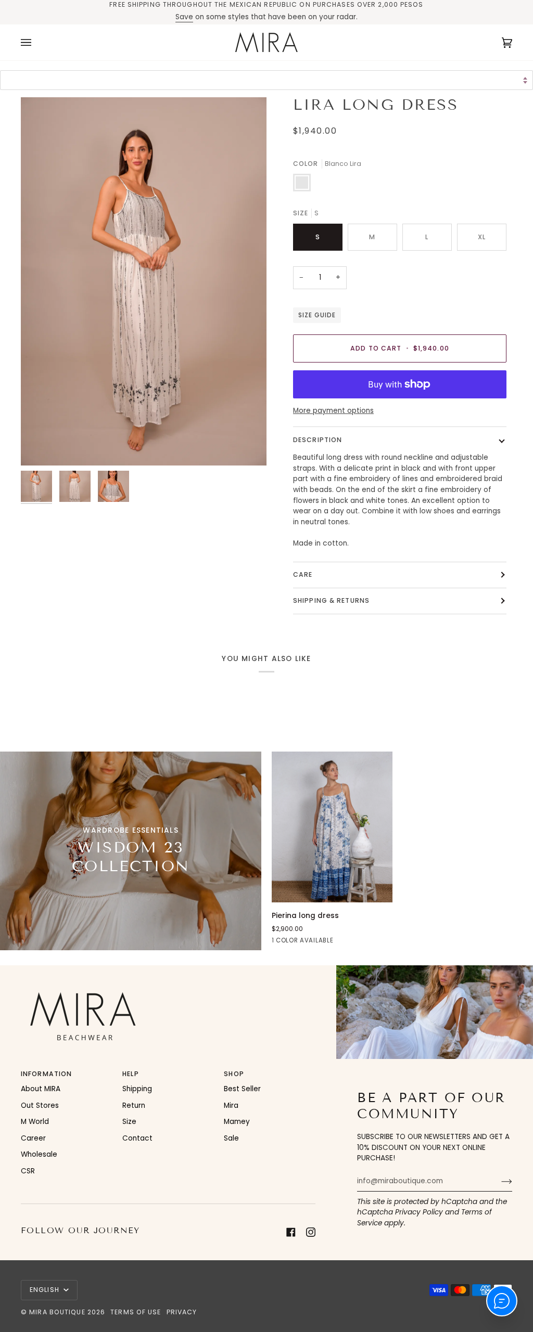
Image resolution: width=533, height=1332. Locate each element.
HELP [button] (130, 1073)
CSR (28, 1171)
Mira (231, 1105)
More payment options (333, 411)
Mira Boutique (57, 1312)
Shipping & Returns (331, 600)
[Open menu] (36, 42)
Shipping (137, 1089)
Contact (137, 1138)
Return (133, 1105)
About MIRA (40, 1089)
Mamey (237, 1122)
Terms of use (135, 1312)
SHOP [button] (234, 1073)
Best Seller (242, 1089)
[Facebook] (291, 1232)
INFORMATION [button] (46, 1073)
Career (33, 1138)
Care (302, 574)
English (45, 1289)
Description (317, 439)
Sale (231, 1138)
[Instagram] (310, 1232)
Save (184, 17)
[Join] (498, 1181)
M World (35, 1122)
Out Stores (40, 1105)
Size (129, 1122)
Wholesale (39, 1154)
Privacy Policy (419, 1212)
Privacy (182, 1312)
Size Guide (317, 315)
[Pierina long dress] (332, 827)
